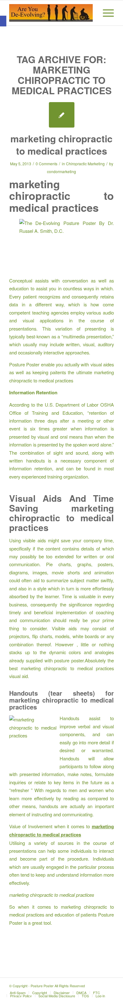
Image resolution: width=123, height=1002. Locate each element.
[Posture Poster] (51, 12)
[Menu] (105, 12)
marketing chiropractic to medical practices (61, 144)
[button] (3, 21)
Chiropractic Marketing (85, 163)
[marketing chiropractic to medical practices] (61, 115)
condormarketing (61, 171)
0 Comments (46, 163)
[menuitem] (105, 12)
